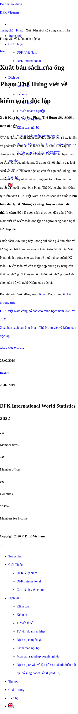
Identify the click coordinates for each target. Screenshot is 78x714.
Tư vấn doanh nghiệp (31, 111)
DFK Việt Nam (27, 52)
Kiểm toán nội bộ (28, 127)
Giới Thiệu (15, 44)
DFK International (29, 581)
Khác (19, 30)
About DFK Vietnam (12, 348)
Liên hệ (13, 698)
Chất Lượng (16, 689)
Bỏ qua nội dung (11, 4)
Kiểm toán (23, 606)
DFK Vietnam (9, 12)
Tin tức (13, 681)
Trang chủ (6, 30)
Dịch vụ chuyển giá (29, 639)
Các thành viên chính (31, 589)
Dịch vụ (13, 598)
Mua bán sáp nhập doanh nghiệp (38, 656)
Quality (4, 372)
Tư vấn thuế (25, 623)
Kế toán (22, 614)
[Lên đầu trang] (1, 545)
